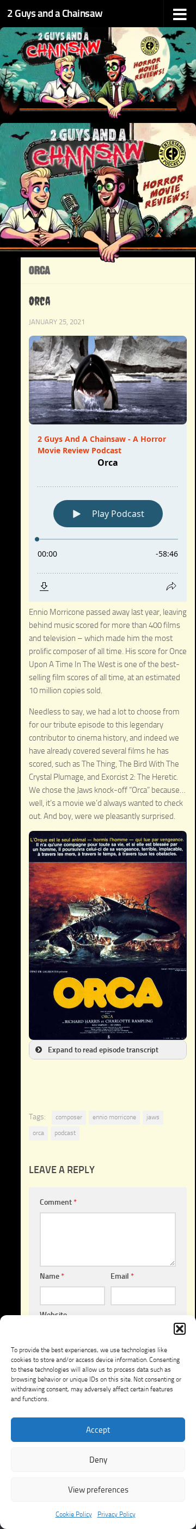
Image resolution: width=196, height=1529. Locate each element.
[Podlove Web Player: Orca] (108, 513)
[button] (179, 1328)
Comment (58, 1202)
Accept (98, 1430)
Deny (98, 1460)
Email (122, 1276)
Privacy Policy (116, 1514)
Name (52, 1276)
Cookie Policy (74, 1514)
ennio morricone (114, 1117)
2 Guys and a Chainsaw (55, 13)
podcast (65, 1133)
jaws (153, 1117)
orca (38, 1133)
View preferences (98, 1490)
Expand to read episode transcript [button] (103, 1049)
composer (69, 1117)
